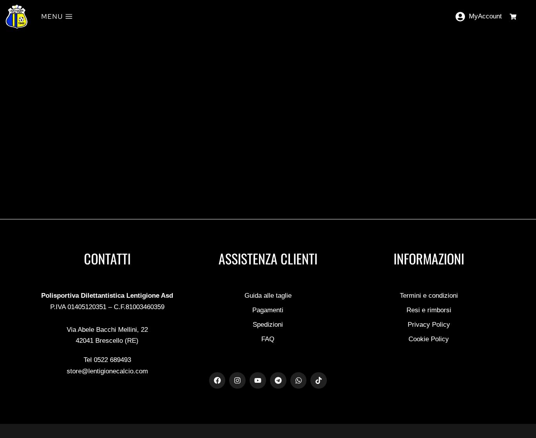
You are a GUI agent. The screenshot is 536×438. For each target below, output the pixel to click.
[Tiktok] (318, 380)
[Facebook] (217, 380)
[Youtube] (258, 380)
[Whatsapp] (298, 380)
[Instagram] (237, 380)
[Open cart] (513, 17)
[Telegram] (278, 380)
